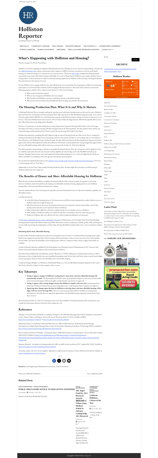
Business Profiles (108, 109)
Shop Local (24, 46)
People (92, 392)
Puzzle (106, 181)
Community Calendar (41, 46)
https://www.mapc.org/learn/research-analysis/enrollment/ (37, 347)
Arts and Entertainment (110, 106)
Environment (108, 130)
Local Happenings (31, 366)
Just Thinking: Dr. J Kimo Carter (113, 221)
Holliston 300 (108, 140)
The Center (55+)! (109, 199)
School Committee (27, 49)
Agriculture (107, 102)
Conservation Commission (109, 46)
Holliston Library (73, 46)
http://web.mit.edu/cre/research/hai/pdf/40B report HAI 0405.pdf (40, 328)
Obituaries (61, 49)
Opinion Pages (108, 171)
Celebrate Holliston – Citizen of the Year (95, 399)
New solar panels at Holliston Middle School (116, 230)
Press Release (42, 63)
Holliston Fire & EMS (110, 147)
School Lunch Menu (46, 49)
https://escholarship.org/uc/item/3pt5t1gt (32, 353)
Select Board (57, 46)
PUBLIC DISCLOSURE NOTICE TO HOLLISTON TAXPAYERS (47, 389)
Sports (106, 195)
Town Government (62, 366)
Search (106, 57)
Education (107, 127)
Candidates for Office (110, 113)
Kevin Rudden (22, 392)
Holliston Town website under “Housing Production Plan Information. (71, 161)
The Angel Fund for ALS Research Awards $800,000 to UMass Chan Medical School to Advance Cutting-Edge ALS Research (82, 403)
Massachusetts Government (46, 366)
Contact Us (106, 50)
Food (105, 137)
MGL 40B (75, 73)
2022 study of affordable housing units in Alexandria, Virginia (39, 220)
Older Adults (107, 168)
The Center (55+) (90, 46)
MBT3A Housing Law (29, 71)
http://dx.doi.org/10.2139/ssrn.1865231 (56, 319)
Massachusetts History (110, 157)
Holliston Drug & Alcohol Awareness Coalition (117, 144)
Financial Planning (109, 133)
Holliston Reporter (31, 32)
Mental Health (108, 161)
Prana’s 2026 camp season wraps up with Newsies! (118, 234)
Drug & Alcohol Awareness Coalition (83, 49)
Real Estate (107, 185)
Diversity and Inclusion (110, 123)
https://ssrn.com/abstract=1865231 (30, 319)
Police (105, 178)
